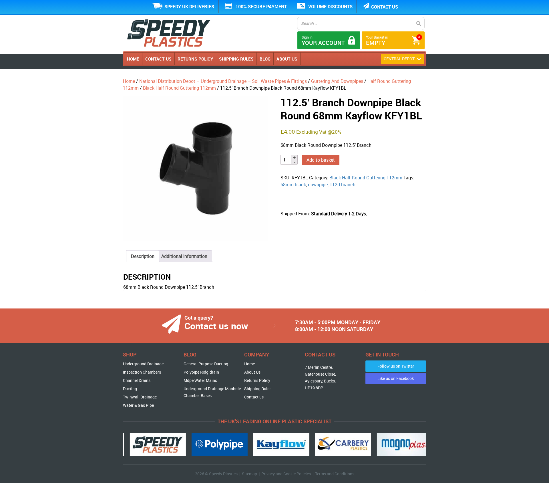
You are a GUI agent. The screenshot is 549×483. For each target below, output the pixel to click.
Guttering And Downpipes (337, 81)
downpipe (318, 184)
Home (133, 59)
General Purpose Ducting (206, 363)
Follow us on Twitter (395, 366)
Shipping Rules (236, 59)
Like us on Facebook (395, 378)
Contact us (384, 7)
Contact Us (158, 59)
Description (142, 256)
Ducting (130, 388)
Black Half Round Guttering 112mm (179, 88)
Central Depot (399, 58)
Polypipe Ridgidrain (201, 372)
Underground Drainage (143, 363)
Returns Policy (195, 59)
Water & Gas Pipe (138, 405)
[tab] (142, 256)
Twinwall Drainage (140, 397)
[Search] (418, 23)
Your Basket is (393, 41)
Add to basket (321, 160)
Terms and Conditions (334, 473)
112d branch (342, 184)
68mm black (293, 184)
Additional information (184, 256)
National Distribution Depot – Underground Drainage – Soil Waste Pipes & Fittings (223, 81)
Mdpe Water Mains (200, 380)
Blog (265, 59)
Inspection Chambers (142, 372)
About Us (287, 59)
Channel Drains (136, 380)
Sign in (323, 41)
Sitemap (249, 473)
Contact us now (216, 326)
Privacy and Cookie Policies (286, 473)
